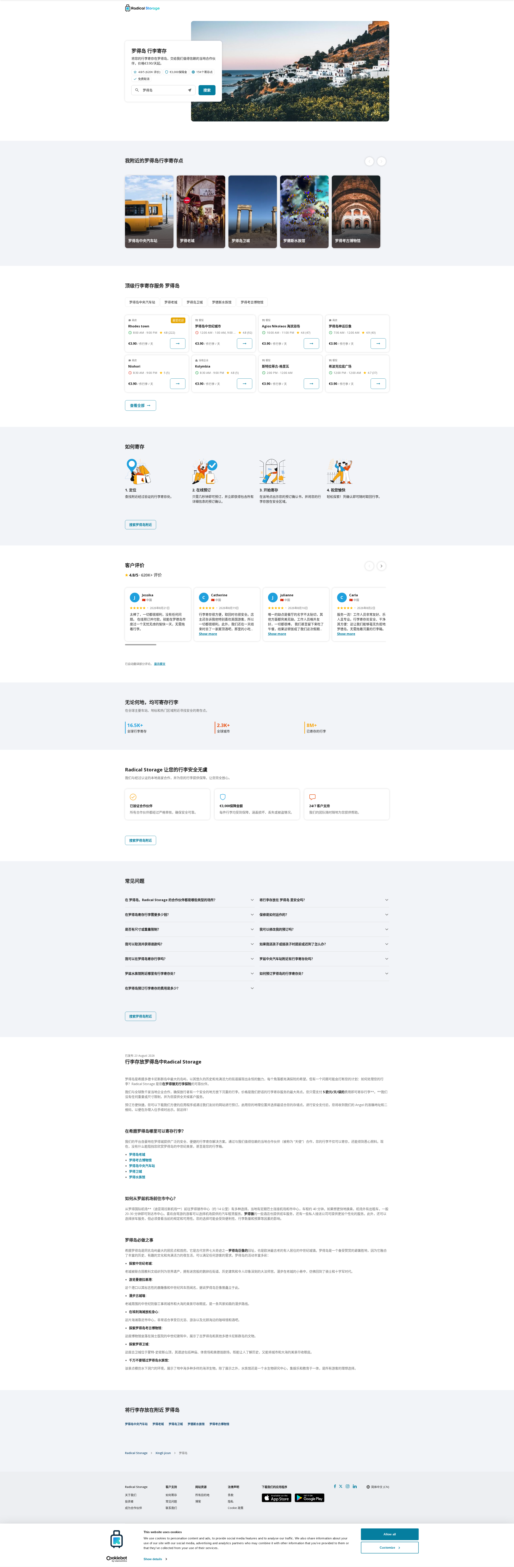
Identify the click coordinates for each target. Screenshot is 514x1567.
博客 (198, 1501)
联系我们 (171, 1508)
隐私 (230, 1501)
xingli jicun (163, 1453)
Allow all (390, 1534)
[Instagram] (347, 1486)
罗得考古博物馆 (140, 1160)
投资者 (129, 1501)
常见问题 (171, 1501)
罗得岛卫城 (176, 1424)
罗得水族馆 (137, 1177)
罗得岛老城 (137, 1154)
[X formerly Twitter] (340, 1486)
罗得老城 (158, 1424)
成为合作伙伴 (133, 1508)
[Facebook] (335, 1486)
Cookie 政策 (235, 1508)
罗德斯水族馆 (196, 1424)
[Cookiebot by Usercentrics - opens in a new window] (116, 1559)
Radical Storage (136, 1453)
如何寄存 (171, 1495)
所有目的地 (202, 1495)
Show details (153, 1559)
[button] (189, 90)
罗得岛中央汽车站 (142, 1166)
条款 (230, 1495)
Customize (387, 1547)
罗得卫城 (135, 1171)
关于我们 (130, 1495)
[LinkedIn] (355, 1486)
